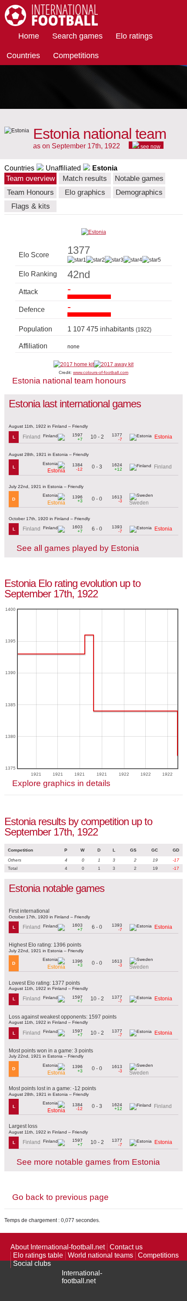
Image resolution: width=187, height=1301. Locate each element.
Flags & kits (30, 206)
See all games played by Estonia (78, 548)
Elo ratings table (38, 1255)
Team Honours (30, 192)
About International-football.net (57, 1247)
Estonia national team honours (69, 380)
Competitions (76, 55)
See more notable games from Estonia (88, 1162)
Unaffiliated (63, 168)
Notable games (139, 178)
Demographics (139, 192)
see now (149, 146)
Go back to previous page (60, 1197)
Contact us (126, 1247)
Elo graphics (85, 192)
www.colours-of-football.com (100, 372)
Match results (85, 178)
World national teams (100, 1255)
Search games (77, 36)
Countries (23, 55)
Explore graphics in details (61, 783)
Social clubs (32, 1263)
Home (28, 36)
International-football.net (82, 1277)
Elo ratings (134, 36)
